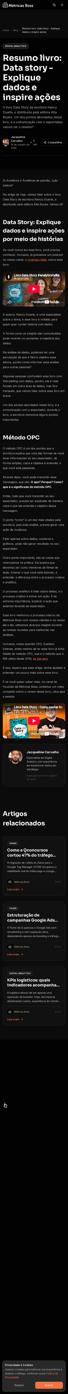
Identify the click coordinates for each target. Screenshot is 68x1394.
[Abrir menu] (62, 5)
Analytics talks (37, 259)
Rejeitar (19, 1385)
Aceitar (49, 1385)
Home (6, 30)
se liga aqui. (40, 658)
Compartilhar (55, 142)
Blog (15, 30)
